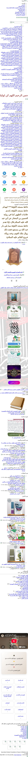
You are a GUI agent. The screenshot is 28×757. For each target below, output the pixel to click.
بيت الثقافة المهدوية (20, 12)
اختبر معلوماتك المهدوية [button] (16, 123)
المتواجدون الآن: (24, 572)
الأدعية (19, 38)
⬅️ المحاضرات (24, 730)
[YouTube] (21, 17)
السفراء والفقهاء (9, 45)
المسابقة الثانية (10, 79)
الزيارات (13, 38)
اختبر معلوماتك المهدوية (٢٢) (15, 144)
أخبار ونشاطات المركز (15, 73)
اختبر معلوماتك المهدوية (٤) (15, 55)
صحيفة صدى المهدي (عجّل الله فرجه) (15, 7)
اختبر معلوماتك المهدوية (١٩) (15, 141)
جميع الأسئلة (15, 121)
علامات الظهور (4, 118)
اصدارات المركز (7, 153)
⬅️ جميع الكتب (24, 729)
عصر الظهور (13, 120)
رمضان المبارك (14, 86)
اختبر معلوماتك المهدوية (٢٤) (8, 146)
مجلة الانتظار (22, 10)
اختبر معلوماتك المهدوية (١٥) (8, 65)
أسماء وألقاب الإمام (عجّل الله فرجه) (19, 595)
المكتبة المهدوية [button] (18, 101)
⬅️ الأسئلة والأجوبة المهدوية (21, 735)
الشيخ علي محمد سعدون (14, 412)
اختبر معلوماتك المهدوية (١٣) (15, 63)
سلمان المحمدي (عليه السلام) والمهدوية (11, 411)
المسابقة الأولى (18, 79)
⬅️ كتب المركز (24, 726)
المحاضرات (5, 38)
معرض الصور (18, 114)
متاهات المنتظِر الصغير (14, 541)
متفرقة (8, 48)
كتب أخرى (10, 28)
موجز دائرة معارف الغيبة (22, 591)
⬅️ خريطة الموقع (23, 736)
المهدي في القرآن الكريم (7, 29)
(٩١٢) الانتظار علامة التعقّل (14, 489)
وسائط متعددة (18, 36)
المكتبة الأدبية (12, 108)
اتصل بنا (20, 89)
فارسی (23, 4)
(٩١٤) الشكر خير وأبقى (15, 476)
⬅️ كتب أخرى (24, 728)
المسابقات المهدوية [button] (17, 156)
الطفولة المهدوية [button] (18, 147)
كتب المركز (18, 28)
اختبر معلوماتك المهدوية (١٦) (15, 138)
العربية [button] (23, 0)
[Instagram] (23, 17)
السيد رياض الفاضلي (15, 480)
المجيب (10, 448)
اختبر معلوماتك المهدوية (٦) (9, 56)
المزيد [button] (20, 90)
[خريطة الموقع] (17, 17)
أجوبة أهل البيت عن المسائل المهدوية (19, 584)
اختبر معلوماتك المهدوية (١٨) (8, 140)
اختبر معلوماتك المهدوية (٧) (15, 58)
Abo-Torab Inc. (17, 754)
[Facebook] (27, 17)
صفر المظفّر (12, 83)
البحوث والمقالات (6, 103)
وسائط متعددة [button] (18, 111)
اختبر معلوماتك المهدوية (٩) (9, 59)
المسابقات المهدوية (17, 78)
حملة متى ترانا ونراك (20, 13)
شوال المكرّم (6, 86)
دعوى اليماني (16, 35)
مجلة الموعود (21, 6)
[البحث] (11, 22)
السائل (22, 448)
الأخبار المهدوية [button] (18, 151)
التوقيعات (18, 33)
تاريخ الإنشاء (15, 445)
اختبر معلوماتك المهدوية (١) (15, 52)
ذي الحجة (16, 88)
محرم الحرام (18, 83)
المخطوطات (11, 33)
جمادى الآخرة (15, 85)
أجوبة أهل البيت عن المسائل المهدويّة (7, 695)
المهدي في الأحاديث (16, 30)
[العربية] (26, 99)
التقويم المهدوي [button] (18, 160)
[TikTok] (18, 17)
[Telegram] (26, 17)
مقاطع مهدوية (14, 40)
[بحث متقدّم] (13, 22)
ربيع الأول (6, 83)
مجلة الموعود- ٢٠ (16, 437)
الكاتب (22, 480)
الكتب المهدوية (24, 575)
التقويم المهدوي (18, 82)
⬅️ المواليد (25, 733)
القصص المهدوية (10, 69)
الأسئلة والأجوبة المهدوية (16, 42)
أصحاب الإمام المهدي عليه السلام (15, 463)
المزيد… (20, 66)
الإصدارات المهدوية (14, 75)
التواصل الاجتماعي (20, 14)
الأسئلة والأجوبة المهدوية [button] (16, 116)
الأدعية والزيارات (6, 32)
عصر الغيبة (12, 46)
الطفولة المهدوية (18, 68)
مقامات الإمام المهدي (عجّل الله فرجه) (18, 594)
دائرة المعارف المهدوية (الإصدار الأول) (13, 272)
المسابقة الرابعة (15, 80)
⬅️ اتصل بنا (25, 738)
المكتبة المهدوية (18, 26)
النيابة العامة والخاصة (23, 592)
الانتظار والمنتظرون (16, 43)
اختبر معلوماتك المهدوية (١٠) (15, 60)
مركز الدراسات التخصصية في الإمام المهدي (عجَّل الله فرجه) (13, 469)
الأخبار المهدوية (18, 72)
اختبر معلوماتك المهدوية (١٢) (8, 62)
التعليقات (12, 447)
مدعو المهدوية (15, 48)
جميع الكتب (8, 35)
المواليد (13, 39)
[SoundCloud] (20, 17)
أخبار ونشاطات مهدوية (6, 154)
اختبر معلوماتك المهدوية (16, 50)
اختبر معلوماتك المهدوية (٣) (9, 53)
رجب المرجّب (8, 85)
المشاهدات (22, 447)
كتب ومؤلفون (24, 597)
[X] (24, 17)
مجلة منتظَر (18, 69)
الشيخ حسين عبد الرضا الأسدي (11, 275)
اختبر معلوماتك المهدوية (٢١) (8, 143)
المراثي (19, 39)
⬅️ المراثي (25, 732)
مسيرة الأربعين (21, 9)
